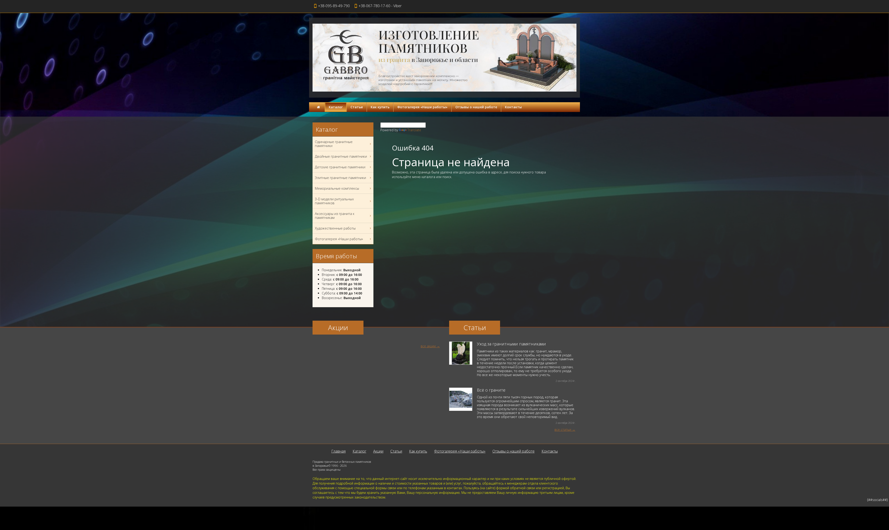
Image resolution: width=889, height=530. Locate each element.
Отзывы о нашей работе (476, 107)
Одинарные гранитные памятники (334, 143)
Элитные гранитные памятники (340, 177)
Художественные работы (335, 228)
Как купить (380, 107)
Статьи (357, 107)
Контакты (513, 107)
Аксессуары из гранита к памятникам (334, 215)
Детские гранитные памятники (340, 167)
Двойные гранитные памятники (341, 156)
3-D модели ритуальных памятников (334, 201)
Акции (378, 451)
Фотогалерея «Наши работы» (422, 107)
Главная (338, 451)
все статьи (562, 429)
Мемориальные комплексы (337, 188)
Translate (414, 130)
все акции (428, 346)
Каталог (336, 107)
